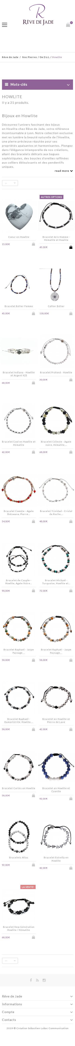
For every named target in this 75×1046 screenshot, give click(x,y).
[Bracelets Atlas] (18, 837)
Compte (8, 1012)
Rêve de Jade (10, 57)
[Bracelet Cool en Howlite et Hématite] (18, 421)
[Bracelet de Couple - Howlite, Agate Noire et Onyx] (18, 560)
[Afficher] (21, 244)
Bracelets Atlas (18, 857)
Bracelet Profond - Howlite (56, 372)
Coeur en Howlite (18, 237)
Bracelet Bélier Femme (19, 306)
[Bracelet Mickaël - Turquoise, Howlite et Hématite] (56, 560)
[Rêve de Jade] (38, 14)
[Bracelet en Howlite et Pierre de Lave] (56, 698)
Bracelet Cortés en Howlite (18, 788)
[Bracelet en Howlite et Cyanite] (56, 768)
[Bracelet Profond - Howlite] (56, 352)
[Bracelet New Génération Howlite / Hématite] (18, 906)
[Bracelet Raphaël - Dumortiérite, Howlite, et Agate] (18, 698)
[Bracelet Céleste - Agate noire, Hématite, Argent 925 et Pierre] (56, 421)
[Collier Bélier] (56, 286)
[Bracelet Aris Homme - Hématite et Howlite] (56, 216)
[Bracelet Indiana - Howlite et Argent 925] (18, 352)
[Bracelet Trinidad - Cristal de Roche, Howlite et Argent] (56, 490)
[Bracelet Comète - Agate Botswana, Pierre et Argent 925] (18, 490)
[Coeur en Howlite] (18, 216)
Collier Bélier (56, 306)
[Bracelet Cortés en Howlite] (18, 768)
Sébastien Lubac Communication (48, 1028)
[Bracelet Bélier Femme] (18, 286)
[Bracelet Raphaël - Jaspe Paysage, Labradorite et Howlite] (56, 629)
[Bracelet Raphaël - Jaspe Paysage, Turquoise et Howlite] (18, 629)
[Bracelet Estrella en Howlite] (56, 837)
